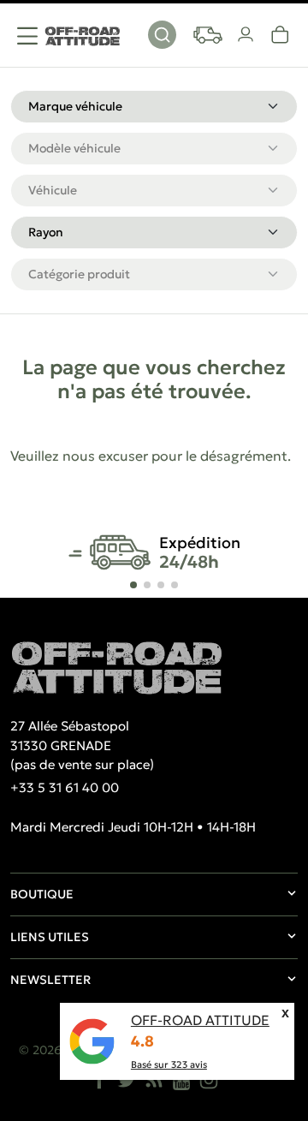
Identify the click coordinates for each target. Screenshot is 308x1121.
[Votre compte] (246, 35)
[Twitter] (126, 1080)
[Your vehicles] (208, 35)
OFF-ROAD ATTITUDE (200, 1020)
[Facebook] (99, 1080)
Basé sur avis (169, 1064)
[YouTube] (181, 1080)
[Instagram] (208, 1080)
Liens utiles (49, 937)
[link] (281, 35)
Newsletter (50, 979)
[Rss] (154, 1080)
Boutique (42, 894)
